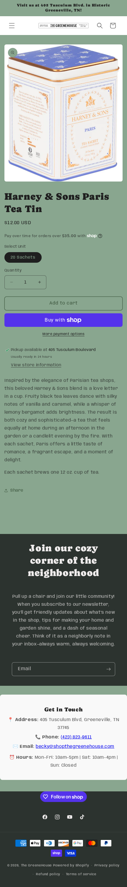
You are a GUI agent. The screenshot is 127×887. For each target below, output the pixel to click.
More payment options (63, 334)
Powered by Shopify (71, 865)
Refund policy (48, 874)
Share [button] (16, 490)
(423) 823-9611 (76, 737)
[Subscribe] (108, 669)
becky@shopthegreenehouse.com (75, 746)
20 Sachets (23, 257)
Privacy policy (107, 865)
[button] (11, 25)
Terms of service (81, 874)
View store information (36, 365)
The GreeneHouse (36, 865)
